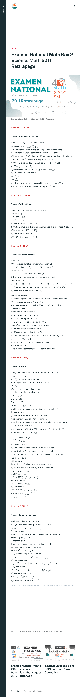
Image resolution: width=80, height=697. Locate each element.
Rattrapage (39, 631)
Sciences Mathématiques (53, 631)
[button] (3, 348)
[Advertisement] (43, 34)
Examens (31, 631)
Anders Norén (37, 691)
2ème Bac (23, 631)
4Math (19, 691)
